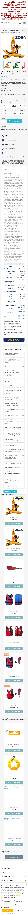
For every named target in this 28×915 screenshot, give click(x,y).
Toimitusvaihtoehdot (10, 317)
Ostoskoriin (14, 121)
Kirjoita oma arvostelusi (15, 857)
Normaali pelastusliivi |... (14, 611)
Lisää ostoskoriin (14, 523)
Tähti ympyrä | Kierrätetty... (14, 776)
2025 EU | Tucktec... (14, 517)
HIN (22, 94)
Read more (18, 895)
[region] (14, 291)
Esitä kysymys (10, 491)
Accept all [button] (7, 910)
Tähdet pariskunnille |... (14, 807)
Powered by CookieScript (7, 913)
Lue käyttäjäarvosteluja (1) (10, 129)
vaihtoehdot (22, 309)
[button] (14, 908)
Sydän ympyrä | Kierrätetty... (14, 838)
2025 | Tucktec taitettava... (14, 548)
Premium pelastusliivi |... (14, 642)
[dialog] (14, 899)
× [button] (26, 884)
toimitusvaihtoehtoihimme (11, 331)
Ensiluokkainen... (14, 705)
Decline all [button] (20, 910)
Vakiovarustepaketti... (14, 674)
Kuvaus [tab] (7, 169)
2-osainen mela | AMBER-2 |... (14, 580)
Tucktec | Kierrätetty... (14, 744)
